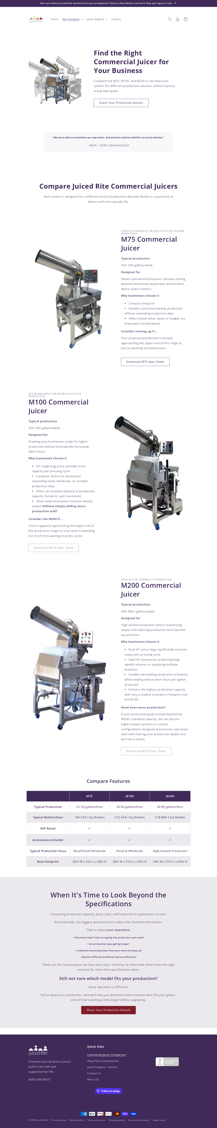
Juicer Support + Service (102, 1067)
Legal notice (159, 1120)
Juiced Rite (42, 1120)
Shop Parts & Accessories (103, 1061)
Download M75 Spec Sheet (145, 362)
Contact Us (94, 1073)
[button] (72, 19)
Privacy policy (59, 1120)
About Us (93, 1079)
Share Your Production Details (121, 103)
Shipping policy (117, 1120)
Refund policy (77, 1120)
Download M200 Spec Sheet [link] (146, 751)
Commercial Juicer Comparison (106, 1054)
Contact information (138, 1120)
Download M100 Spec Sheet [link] (53, 548)
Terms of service (96, 1120)
